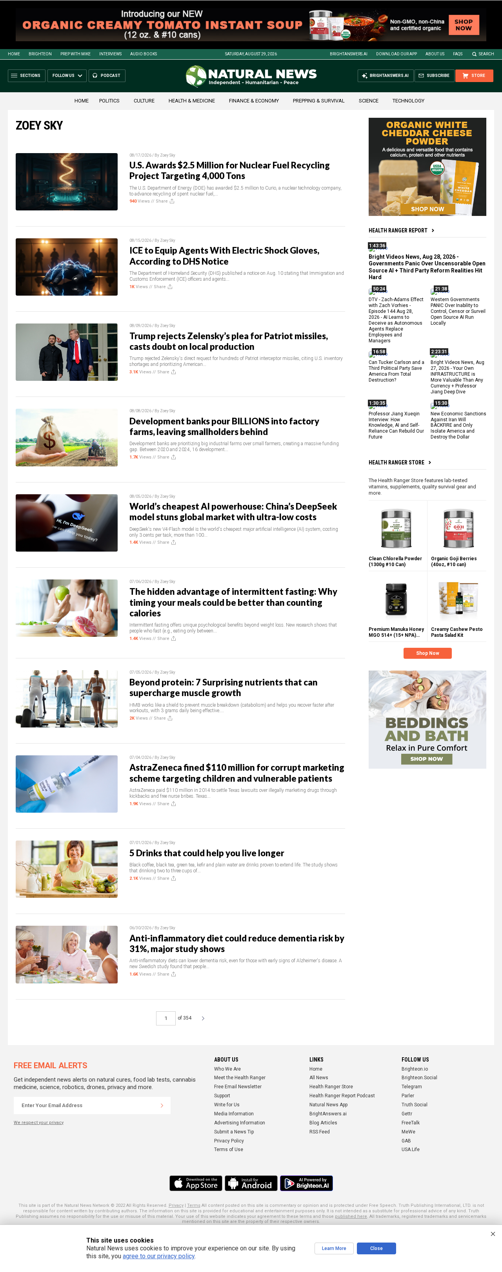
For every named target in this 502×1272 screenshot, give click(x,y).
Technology (408, 101)
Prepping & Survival (319, 101)
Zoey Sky (167, 155)
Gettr (407, 1114)
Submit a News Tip (234, 1132)
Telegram (412, 1086)
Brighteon (40, 54)
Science (368, 101)
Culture (144, 101)
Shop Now (427, 653)
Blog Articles (323, 1123)
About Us (435, 54)
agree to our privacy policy (159, 1256)
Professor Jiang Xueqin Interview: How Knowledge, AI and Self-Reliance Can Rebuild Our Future (396, 425)
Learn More (334, 1248)
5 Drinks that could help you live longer (206, 853)
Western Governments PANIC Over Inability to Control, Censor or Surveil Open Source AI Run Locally (458, 311)
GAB (406, 1141)
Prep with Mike (75, 54)
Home (14, 54)
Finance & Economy (254, 101)
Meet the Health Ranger (240, 1077)
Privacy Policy (229, 1141)
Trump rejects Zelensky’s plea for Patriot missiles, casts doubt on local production (228, 341)
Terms (193, 1205)
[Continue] (162, 1105)
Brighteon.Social (419, 1077)
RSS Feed (319, 1132)
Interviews (110, 54)
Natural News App (328, 1105)
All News (318, 1077)
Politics (109, 101)
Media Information (234, 1114)
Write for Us (227, 1105)
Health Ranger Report (398, 230)
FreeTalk (411, 1123)
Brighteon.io (415, 1069)
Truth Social (414, 1105)
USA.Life (411, 1149)
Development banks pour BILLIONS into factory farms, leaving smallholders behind (224, 426)
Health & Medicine (192, 101)
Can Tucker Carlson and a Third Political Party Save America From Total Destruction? (396, 371)
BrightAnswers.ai (348, 54)
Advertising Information (239, 1123)
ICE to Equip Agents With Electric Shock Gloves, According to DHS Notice (224, 255)
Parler (408, 1095)
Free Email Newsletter (238, 1086)
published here (351, 1216)
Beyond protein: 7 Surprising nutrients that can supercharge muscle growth (223, 687)
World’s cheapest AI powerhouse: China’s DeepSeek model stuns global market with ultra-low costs (233, 511)
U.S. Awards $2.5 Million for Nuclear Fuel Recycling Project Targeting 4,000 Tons (229, 170)
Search (486, 54)
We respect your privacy (39, 1122)
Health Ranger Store (396, 462)
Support (222, 1095)
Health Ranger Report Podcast (342, 1095)
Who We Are (227, 1069)
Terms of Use (228, 1149)
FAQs (457, 54)
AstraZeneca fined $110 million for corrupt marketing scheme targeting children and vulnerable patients (236, 772)
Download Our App (396, 54)
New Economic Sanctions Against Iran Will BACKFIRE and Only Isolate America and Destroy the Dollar (458, 425)
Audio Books (143, 54)
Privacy (176, 1205)
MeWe (408, 1132)
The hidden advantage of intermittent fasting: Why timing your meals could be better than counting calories (233, 602)
